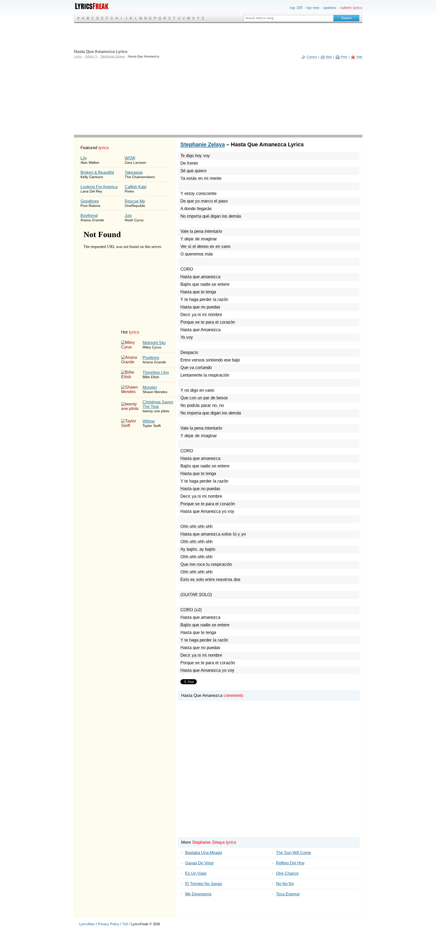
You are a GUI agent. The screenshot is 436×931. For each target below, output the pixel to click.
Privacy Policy (108, 924)
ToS (125, 924)
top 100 (296, 8)
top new (312, 8)
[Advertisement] (218, 97)
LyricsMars (87, 924)
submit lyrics (351, 8)
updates (330, 8)
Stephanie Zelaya (202, 144)
